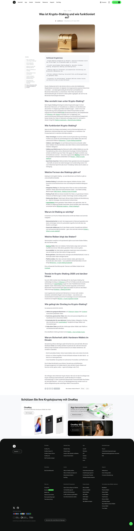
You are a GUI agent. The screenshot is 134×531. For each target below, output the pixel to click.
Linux (84, 460)
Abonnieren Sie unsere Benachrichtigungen (55, 520)
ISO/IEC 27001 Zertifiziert (69, 492)
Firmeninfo (46, 487)
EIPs (103, 455)
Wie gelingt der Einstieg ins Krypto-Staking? (30, 82)
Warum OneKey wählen (69, 470)
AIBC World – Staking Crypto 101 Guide (65, 191)
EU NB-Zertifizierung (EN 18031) (70, 494)
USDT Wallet (85, 496)
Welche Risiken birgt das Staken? (30, 73)
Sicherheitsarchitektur (68, 475)
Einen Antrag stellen (106, 472)
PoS (63, 112)
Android (84, 455)
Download (115, 2)
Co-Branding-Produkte (88, 475)
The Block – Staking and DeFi (62, 289)
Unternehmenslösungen (88, 470)
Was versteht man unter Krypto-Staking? (31, 60)
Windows (85, 451)
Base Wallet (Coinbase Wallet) (108, 503)
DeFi (65, 287)
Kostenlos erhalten (76, 414)
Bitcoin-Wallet (86, 487)
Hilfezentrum (105, 470)
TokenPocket (105, 496)
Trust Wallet (104, 508)
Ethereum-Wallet (86, 489)
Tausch (103, 448)
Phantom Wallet (105, 489)
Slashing (77, 155)
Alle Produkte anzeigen (49, 458)
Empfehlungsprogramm (88, 472)
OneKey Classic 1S (48, 451)
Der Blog (65, 477)
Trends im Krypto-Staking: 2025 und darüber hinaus (30, 77)
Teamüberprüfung (48, 499)
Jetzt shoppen (29, 413)
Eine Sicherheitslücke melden (70, 496)
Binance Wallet (105, 499)
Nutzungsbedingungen (49, 496)
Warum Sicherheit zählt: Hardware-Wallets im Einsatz (31, 86)
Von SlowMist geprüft (68, 489)
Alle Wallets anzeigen (87, 501)
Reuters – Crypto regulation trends (68, 298)
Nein (83, 388)
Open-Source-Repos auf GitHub (71, 487)
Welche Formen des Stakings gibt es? (30, 67)
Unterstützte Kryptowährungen (109, 451)
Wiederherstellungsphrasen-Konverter (110, 453)
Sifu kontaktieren (76, 429)
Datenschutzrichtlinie (49, 494)
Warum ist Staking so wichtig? (31, 70)
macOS (84, 448)
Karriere (46, 490)
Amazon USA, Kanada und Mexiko (71, 453)
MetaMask (104, 487)
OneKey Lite (47, 455)
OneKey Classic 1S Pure (49, 453)
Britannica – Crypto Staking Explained (70, 140)
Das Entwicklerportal (49, 470)
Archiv (69, 10)
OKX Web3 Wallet (106, 501)
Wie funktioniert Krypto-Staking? (30, 63)
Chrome (84, 458)
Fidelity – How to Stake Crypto (76, 332)
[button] (26, 2)
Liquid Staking (50, 202)
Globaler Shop (67, 448)
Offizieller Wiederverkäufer (89, 477)
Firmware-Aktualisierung (107, 475)
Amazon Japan (67, 451)
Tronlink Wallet (105, 494)
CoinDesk (47, 268)
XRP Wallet (85, 494)
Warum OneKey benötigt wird (70, 472)
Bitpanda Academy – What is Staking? (68, 206)
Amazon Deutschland (68, 455)
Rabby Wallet (105, 492)
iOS (83, 453)
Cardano (84, 311)
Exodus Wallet (105, 506)
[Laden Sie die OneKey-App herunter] (131, 523)
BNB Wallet (85, 499)
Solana (58, 114)
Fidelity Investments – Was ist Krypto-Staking (68, 120)
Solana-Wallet (86, 492)
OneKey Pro (47, 448)
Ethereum (50, 114)
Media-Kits (46, 492)
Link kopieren (56, 388)
